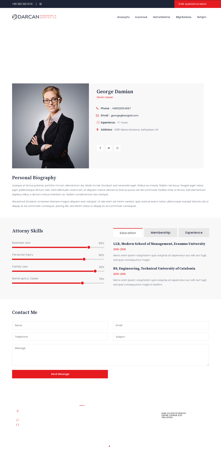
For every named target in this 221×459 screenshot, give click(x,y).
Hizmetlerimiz (161, 17)
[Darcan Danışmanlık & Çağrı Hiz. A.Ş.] (34, 17)
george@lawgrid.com (124, 115)
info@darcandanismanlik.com (37, 420)
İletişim (201, 17)
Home (98, 52)
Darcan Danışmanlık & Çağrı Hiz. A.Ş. (33, 450)
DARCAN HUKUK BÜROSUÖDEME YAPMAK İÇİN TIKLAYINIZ (173, 415)
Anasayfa (123, 17)
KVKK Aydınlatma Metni (192, 4)
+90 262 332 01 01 (22, 4)
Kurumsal (141, 17)
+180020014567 (121, 108)
